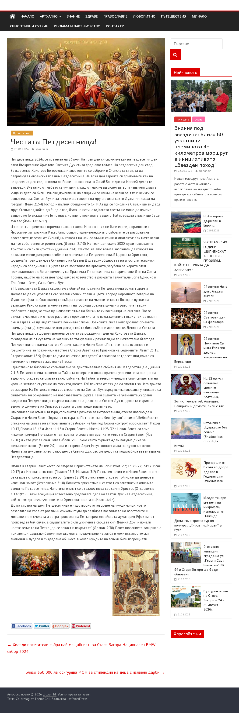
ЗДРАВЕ (91, 16)
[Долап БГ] (12, 16)
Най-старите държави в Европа (213, 220)
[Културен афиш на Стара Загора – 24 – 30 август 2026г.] (186, 589)
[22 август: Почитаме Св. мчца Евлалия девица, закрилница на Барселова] (186, 336)
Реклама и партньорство (77, 26)
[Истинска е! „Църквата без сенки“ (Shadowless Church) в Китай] (186, 421)
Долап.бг (42, 149)
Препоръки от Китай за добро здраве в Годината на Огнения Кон (216, 471)
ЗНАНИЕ (73, 16)
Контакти (115, 26)
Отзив (199, 119)
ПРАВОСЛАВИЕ (115, 16)
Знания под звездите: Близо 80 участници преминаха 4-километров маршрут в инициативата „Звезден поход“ (201, 146)
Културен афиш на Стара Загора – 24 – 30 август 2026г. (216, 600)
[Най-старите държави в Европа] (186, 214)
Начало (27, 16)
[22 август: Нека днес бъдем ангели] (186, 284)
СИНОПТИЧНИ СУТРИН (29, 26)
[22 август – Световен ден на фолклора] (186, 310)
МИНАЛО (199, 16)
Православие (22, 133)
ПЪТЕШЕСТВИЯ (173, 16)
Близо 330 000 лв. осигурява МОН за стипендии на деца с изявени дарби (95, 672)
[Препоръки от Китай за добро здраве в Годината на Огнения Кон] (186, 460)
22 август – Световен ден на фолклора (214, 317)
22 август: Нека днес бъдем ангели (215, 291)
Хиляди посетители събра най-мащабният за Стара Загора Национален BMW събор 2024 (81, 648)
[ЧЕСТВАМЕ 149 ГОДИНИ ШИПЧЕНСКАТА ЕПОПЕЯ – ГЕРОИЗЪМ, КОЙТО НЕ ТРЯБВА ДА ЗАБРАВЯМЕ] (186, 240)
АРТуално (49, 16)
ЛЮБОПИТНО (144, 16)
